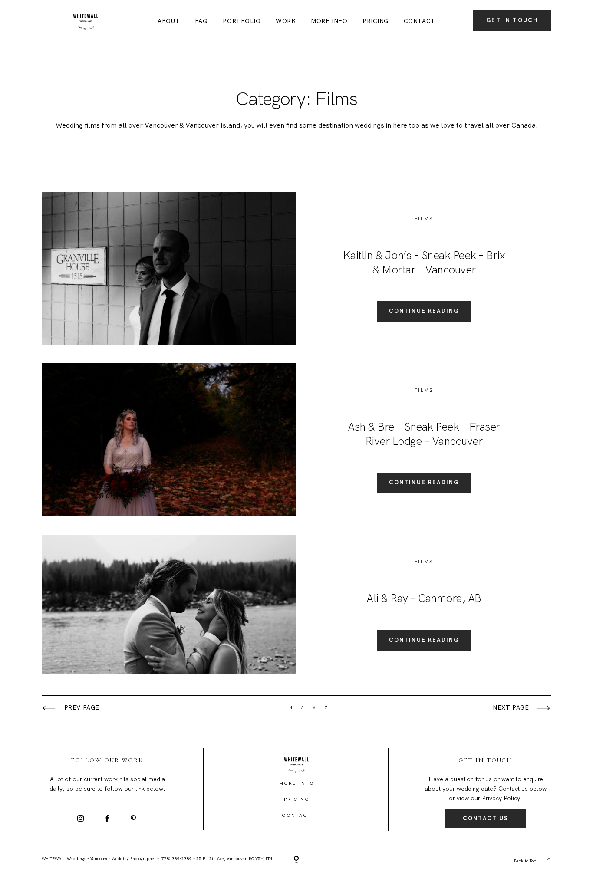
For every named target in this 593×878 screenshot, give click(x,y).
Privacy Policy (501, 798)
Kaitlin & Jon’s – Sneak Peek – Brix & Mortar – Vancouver (424, 262)
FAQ (201, 21)
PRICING (375, 21)
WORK (286, 21)
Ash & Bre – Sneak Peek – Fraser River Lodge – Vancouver (424, 433)
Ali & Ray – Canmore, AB (423, 598)
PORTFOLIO (241, 21)
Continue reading (424, 311)
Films (424, 218)
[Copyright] (296, 860)
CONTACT (419, 21)
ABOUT (169, 21)
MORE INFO (329, 21)
